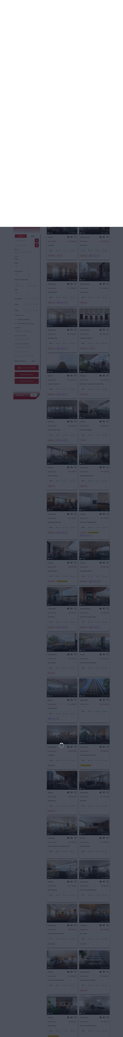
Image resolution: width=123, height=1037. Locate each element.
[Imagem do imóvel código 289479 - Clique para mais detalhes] (62, 776)
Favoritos (42, 980)
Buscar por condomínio (28, 141)
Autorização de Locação (71, 985)
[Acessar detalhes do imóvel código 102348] (94, 353)
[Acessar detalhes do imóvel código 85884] (94, 442)
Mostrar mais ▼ (61, 1025)
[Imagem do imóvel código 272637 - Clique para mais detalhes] (62, 413)
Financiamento (69, 974)
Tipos (16, 29)
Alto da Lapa (84, 12)
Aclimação (34, 1022)
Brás (62, 1024)
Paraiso (82, 199)
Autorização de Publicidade (72, 988)
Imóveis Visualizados (46, 982)
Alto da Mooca (68, 1022)
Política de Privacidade (20, 974)
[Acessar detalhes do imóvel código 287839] (94, 399)
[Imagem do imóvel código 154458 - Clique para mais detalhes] (94, 232)
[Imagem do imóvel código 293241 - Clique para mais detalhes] (94, 776)
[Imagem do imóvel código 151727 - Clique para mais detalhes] (62, 186)
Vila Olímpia (84, 880)
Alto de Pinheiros (85, 153)
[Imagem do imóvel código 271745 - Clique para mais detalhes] (62, 140)
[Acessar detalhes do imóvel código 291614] (94, 578)
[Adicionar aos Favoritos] (75, 11)
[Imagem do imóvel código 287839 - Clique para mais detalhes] (94, 370)
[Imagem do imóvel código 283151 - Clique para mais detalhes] (62, 640)
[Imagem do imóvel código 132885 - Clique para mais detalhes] (94, 821)
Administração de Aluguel (72, 972)
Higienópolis (84, 244)
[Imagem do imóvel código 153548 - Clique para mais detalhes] (94, 867)
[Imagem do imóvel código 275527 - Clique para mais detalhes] (62, 503)
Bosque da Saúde (55, 1024)
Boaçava (39, 1024)
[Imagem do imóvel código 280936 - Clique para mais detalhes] (62, 94)
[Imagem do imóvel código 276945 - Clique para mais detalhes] (94, 640)
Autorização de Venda (71, 982)
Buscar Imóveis (44, 972)
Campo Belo (51, 153)
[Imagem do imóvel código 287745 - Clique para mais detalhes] (62, 867)
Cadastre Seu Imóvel (45, 974)
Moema (50, 244)
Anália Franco (84, 653)
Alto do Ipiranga (88, 1022)
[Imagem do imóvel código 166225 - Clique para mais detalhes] (62, 595)
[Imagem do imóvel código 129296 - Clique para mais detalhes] (94, 94)
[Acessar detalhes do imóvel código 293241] (94, 805)
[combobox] (26, 104)
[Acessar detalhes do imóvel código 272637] (62, 442)
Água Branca (41, 1022)
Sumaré (50, 607)
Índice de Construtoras (46, 988)
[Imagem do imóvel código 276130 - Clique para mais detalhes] (62, 549)
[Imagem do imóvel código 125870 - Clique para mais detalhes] (94, 503)
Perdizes (50, 12)
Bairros (17, 22)
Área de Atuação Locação (97, 977)
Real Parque (51, 743)
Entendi (107, 1036)
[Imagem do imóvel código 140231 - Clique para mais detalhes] (62, 457)
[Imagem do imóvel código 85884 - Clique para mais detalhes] (94, 413)
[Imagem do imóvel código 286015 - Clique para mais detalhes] (94, 46)
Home (15, 969)
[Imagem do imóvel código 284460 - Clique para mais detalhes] (94, 686)
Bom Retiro (46, 1024)
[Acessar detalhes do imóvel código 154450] (62, 399)
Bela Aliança (21, 1024)
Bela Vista (28, 1024)
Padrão (17, 32)
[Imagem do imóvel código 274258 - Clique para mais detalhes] (62, 324)
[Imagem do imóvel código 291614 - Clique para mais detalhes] (94, 549)
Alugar (33, 9)
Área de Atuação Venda (96, 974)
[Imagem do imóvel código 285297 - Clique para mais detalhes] (62, 278)
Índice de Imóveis (44, 985)
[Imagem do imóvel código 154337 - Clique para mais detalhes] (94, 457)
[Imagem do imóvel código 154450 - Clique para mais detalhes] (62, 370)
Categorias (18, 101)
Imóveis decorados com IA (25, 97)
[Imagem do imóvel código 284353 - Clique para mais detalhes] (94, 730)
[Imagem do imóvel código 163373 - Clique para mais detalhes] (62, 46)
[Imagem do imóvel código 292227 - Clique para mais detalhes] (62, 913)
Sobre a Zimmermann (96, 972)
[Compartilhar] (68, 11)
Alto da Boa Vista (50, 1022)
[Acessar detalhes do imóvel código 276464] (94, 215)
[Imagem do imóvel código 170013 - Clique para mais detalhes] (62, 821)
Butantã (83, 1024)
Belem (34, 1024)
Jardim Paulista (85, 516)
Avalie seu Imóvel (44, 977)
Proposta (67, 980)
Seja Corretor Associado (96, 980)
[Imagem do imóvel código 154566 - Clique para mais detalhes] (94, 913)
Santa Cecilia (84, 426)
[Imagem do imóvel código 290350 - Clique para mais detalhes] (62, 686)
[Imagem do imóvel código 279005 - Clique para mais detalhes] (62, 730)
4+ (37, 72)
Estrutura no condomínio (22, 117)
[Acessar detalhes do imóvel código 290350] (62, 715)
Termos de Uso (18, 977)
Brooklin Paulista (74, 1024)
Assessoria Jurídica (70, 977)
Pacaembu (51, 382)
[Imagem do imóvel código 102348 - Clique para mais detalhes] (94, 324)
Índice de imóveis (27, 154)
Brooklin (66, 1024)
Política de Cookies (77, 1036)
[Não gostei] (72, 11)
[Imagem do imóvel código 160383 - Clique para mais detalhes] (62, 232)
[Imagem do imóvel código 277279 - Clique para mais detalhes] (94, 278)
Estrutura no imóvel (20, 109)
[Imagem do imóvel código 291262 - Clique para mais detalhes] (94, 595)
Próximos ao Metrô (23, 93)
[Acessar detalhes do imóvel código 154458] (94, 259)
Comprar (20, 9)
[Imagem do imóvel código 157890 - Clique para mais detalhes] (94, 140)
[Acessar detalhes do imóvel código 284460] (94, 715)
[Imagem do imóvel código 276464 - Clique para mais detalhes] (94, 186)
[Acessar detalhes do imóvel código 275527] (62, 533)
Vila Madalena (52, 199)
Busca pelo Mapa (27, 148)
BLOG (15, 972)
